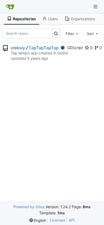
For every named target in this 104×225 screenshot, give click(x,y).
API (72, 220)
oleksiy (18, 47)
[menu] (37, 220)
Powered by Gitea (29, 206)
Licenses (57, 220)
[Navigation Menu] (96, 6)
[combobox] (72, 33)
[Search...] (56, 33)
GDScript (75, 47)
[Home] (10, 6)
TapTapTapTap (44, 47)
